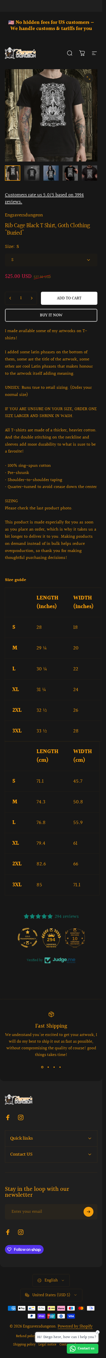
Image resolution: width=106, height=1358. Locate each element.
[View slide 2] (48, 1067)
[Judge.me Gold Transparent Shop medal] (27, 938)
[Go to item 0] (12, 173)
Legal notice (47, 1344)
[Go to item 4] (70, 173)
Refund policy (26, 1336)
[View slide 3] (54, 1067)
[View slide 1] (42, 1067)
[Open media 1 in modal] (88, 78)
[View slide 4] (60, 1067)
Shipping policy (24, 1344)
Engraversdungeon (24, 215)
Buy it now (51, 315)
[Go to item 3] (51, 173)
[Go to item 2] (31, 173)
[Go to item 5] (89, 173)
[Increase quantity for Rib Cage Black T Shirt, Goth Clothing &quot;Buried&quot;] (31, 298)
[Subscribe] (88, 1212)
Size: (12, 247)
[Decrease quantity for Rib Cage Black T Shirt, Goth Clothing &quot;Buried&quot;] (10, 298)
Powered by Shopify (75, 1326)
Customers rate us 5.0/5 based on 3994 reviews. (44, 198)
